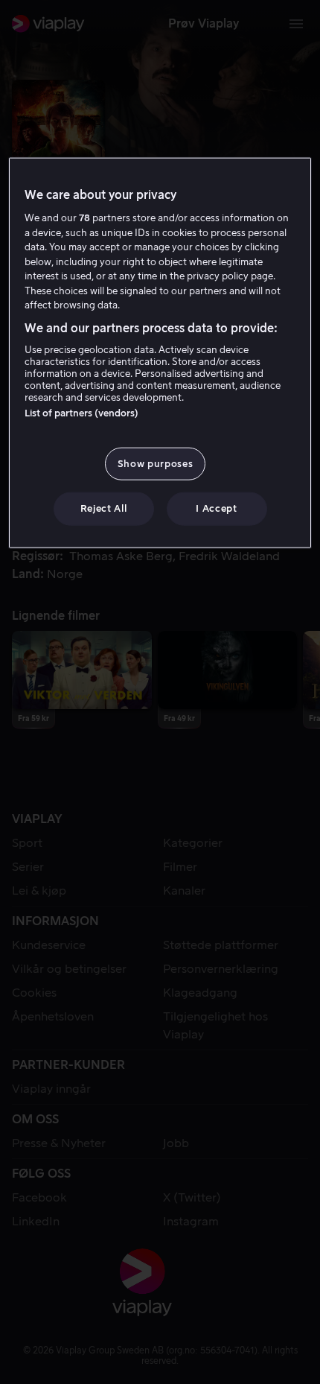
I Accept (216, 508)
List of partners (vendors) (81, 413)
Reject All (103, 508)
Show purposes (155, 464)
